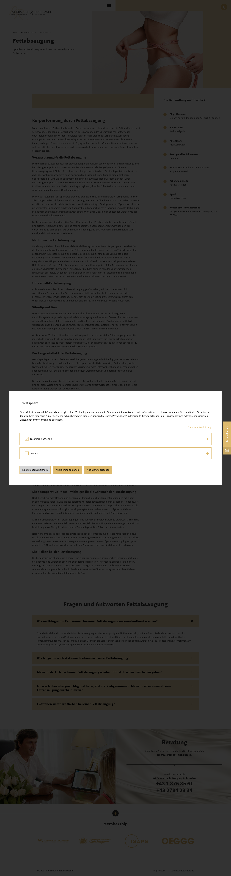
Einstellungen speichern (35, 469)
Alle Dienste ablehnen (67, 469)
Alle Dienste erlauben (98, 469)
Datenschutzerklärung (200, 427)
